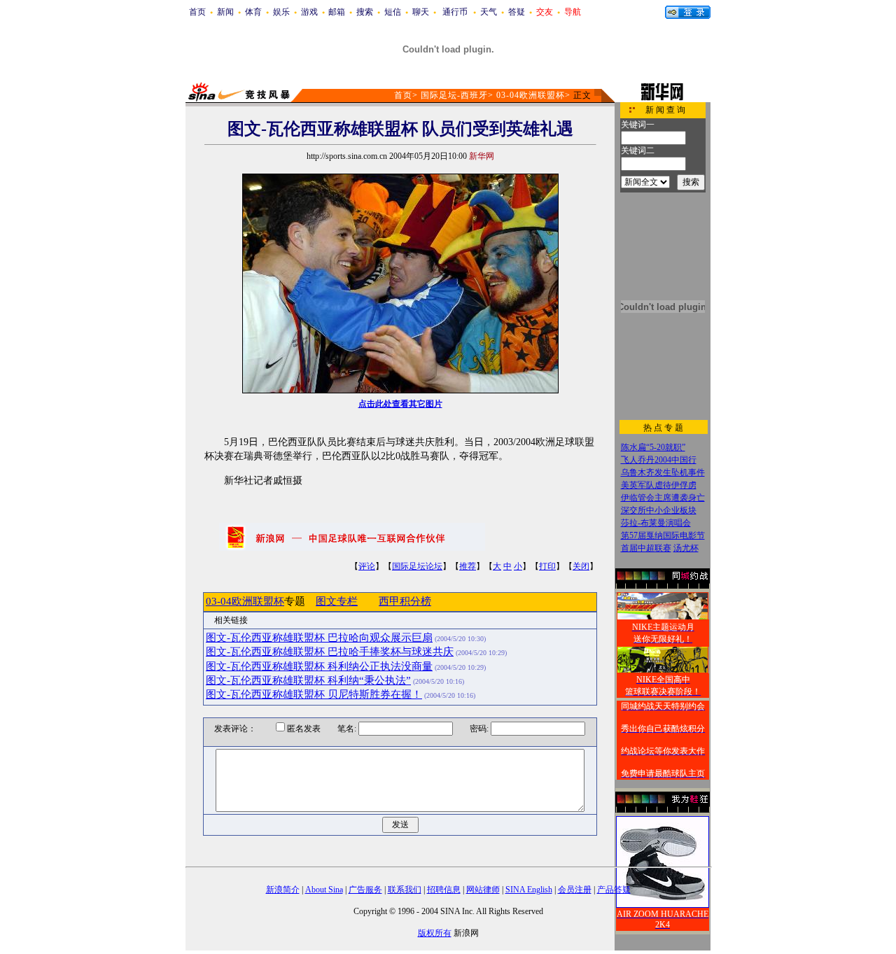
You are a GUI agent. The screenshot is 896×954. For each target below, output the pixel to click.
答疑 (516, 12)
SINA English (528, 890)
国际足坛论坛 (417, 566)
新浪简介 (283, 890)
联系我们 (404, 890)
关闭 (581, 566)
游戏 (309, 12)
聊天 (420, 12)
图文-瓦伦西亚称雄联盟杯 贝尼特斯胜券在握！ (314, 694)
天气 (488, 12)
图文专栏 (337, 601)
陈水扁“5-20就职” (653, 447)
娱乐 (281, 12)
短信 (392, 12)
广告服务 (365, 890)
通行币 (455, 12)
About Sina (324, 890)
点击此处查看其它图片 (400, 404)
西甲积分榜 (405, 601)
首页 (197, 12)
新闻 (225, 12)
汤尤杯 (686, 548)
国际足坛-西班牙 (454, 95)
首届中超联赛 (646, 548)
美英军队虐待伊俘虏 (658, 485)
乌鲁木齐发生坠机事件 (663, 472)
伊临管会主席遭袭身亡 (663, 498)
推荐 (467, 566)
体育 (253, 12)
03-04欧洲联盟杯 (530, 95)
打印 (547, 566)
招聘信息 (444, 890)
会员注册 (575, 890)
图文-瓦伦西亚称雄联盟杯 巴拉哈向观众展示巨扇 (319, 637)
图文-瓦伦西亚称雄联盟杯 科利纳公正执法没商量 (319, 666)
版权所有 (434, 933)
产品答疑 (614, 890)
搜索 (364, 12)
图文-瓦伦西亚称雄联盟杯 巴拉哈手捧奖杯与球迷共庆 (330, 651)
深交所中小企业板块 (658, 510)
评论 (366, 566)
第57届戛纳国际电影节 (663, 535)
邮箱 (336, 12)
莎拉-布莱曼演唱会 (656, 523)
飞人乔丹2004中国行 (658, 460)
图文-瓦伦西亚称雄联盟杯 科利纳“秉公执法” (308, 680)
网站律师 (483, 890)
